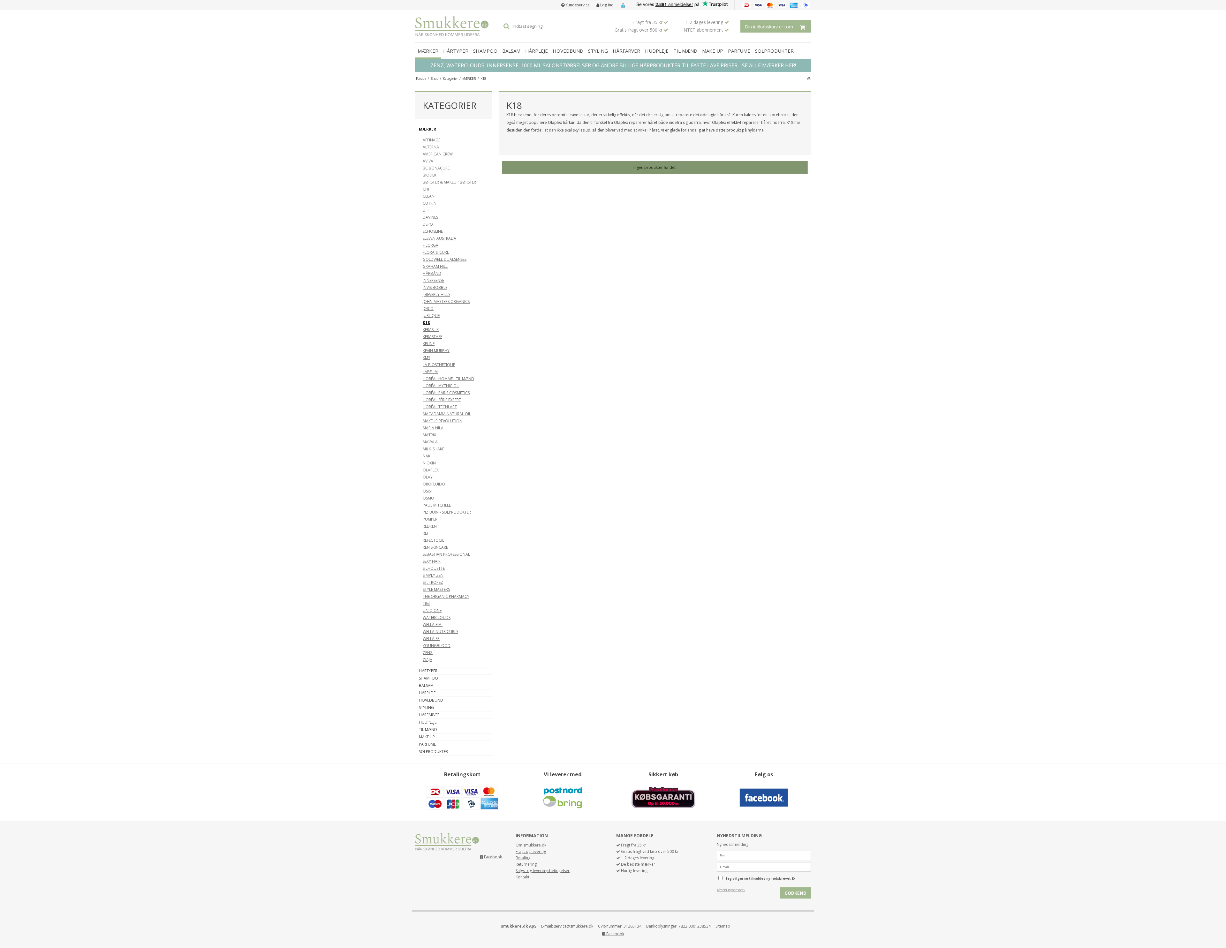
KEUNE (429, 343)
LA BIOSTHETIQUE (439, 364)
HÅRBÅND (432, 273)
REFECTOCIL (433, 540)
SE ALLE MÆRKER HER (768, 65)
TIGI (426, 603)
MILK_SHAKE (433, 449)
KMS (426, 357)
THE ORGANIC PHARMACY (446, 596)
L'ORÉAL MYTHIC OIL (441, 385)
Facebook (493, 857)
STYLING (598, 51)
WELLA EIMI (433, 624)
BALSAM (511, 51)
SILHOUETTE (434, 568)
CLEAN (429, 196)
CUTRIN (429, 203)
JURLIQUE (431, 315)
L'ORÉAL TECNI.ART (440, 407)
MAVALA (430, 442)
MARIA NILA (433, 428)
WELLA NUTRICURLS (440, 631)
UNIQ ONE (432, 610)
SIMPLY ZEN (433, 575)
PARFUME (739, 51)
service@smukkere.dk (573, 926)
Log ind (607, 5)
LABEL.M (430, 371)
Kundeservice (577, 5)
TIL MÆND (685, 51)
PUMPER (430, 519)
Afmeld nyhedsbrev (731, 890)
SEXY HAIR (432, 561)
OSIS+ (428, 491)
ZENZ (437, 65)
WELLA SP (431, 638)
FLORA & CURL (436, 252)
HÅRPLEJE (536, 51)
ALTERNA (431, 147)
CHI (426, 189)
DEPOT (429, 224)
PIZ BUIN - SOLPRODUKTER (447, 512)
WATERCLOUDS (465, 65)
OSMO (428, 498)
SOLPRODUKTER (774, 51)
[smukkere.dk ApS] (451, 26)
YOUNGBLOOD (436, 645)
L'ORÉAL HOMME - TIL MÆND (448, 378)
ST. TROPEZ (433, 582)
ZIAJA (427, 659)
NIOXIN (429, 463)
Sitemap (722, 926)
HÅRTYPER (455, 51)
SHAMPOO (485, 51)
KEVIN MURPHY (436, 350)
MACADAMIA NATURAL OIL (447, 414)
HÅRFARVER (626, 51)
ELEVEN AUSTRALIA (439, 238)
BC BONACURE (436, 168)
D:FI (426, 210)
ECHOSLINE (433, 231)
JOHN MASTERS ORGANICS (446, 301)
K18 (426, 322)
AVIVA (428, 161)
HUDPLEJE (657, 51)
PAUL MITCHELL (437, 505)
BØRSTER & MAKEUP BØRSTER (449, 182)
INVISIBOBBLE (435, 287)
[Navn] (764, 855)
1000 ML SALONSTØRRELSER (556, 65)
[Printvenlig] (809, 78)
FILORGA (430, 245)
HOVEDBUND (568, 51)
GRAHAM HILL (435, 266)
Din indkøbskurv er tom (769, 27)
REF (426, 533)
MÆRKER (428, 51)
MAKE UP (712, 51)
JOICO (428, 308)
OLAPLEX (431, 470)
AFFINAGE (431, 140)
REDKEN (430, 526)
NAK (426, 456)
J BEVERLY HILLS (436, 294)
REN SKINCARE (435, 547)
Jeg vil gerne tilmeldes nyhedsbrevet (768, 877)
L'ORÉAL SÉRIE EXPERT (442, 400)
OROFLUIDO (434, 484)
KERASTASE (432, 336)
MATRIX (429, 435)
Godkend (795, 893)
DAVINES (430, 217)
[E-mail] (764, 866)
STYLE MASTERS (436, 589)
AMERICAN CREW (438, 154)
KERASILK (431, 329)
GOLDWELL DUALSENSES (444, 259)
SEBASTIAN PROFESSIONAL (446, 554)
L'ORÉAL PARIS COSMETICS (446, 392)
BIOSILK (429, 175)
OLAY (428, 477)
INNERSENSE (502, 65)
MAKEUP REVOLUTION (442, 421)
